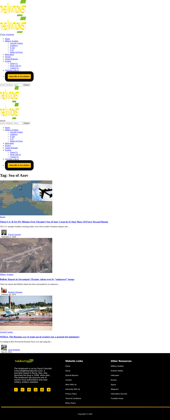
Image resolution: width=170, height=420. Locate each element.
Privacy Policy (71, 394)
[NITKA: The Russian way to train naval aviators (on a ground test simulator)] (26, 330)
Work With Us (70, 384)
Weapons (114, 389)
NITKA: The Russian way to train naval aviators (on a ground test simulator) (39, 337)
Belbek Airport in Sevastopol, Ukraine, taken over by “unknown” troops (37, 279)
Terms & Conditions (73, 398)
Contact (68, 380)
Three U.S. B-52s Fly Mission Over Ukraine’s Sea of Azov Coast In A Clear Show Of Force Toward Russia (54, 221)
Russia (2, 217)
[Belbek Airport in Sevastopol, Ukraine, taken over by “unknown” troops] (26, 272)
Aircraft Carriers (6, 332)
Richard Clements (15, 292)
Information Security (119, 394)
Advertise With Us (72, 389)
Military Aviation (6, 274)
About (67, 371)
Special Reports (71, 375)
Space (113, 384)
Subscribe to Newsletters (19, 76)
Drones (113, 380)
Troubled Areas (117, 398)
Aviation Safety (117, 371)
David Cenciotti (14, 234)
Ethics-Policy (70, 403)
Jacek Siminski (14, 350)
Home (67, 366)
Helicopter (115, 375)
